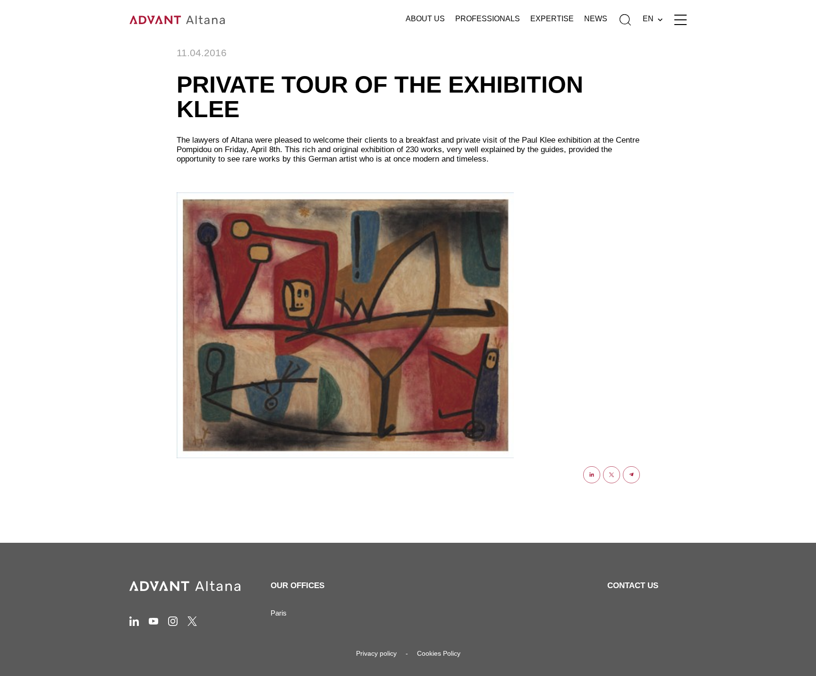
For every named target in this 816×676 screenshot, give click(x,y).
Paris (279, 613)
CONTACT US (632, 585)
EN (648, 19)
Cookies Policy (438, 653)
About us (425, 19)
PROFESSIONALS (487, 19)
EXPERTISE (552, 19)
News (595, 19)
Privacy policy (376, 653)
